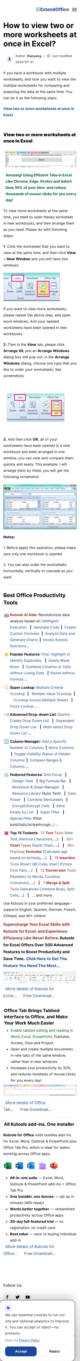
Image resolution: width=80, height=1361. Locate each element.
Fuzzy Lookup (22, 706)
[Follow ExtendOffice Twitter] (18, 1297)
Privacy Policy (29, 1340)
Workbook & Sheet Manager (35, 787)
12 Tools (52, 833)
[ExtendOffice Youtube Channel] (28, 1297)
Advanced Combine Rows (43, 889)
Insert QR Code (34, 864)
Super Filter (50, 812)
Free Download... (39, 995)
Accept (21, 1351)
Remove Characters (35, 839)
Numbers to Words (27, 876)
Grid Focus (53, 774)
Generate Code (46, 627)
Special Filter (21, 818)
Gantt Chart (43, 845)
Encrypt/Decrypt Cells (31, 806)
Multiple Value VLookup (52, 693)
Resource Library (26, 793)
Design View (22, 781)
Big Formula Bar (53, 781)
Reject (54, 1351)
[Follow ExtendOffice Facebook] (7, 1297)
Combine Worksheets (45, 799)
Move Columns (61, 747)
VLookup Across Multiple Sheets (40, 700)
